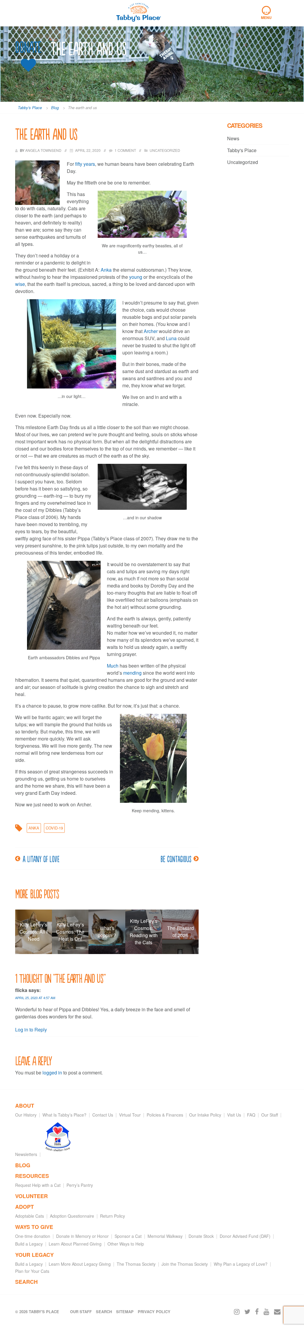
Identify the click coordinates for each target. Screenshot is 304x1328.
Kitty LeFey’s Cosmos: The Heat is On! (70, 931)
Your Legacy (34, 1255)
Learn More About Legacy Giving (80, 1264)
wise (20, 284)
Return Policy (112, 1216)
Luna (171, 338)
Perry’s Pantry (79, 1185)
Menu (266, 13)
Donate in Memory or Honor (82, 1236)
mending (132, 672)
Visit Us (234, 1115)
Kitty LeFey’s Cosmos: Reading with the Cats (144, 932)
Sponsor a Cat (128, 1236)
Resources (32, 1176)
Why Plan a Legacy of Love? (240, 1264)
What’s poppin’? (107, 932)
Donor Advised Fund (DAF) (245, 1236)
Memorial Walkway (165, 1236)
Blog (22, 1165)
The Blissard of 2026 (180, 932)
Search (26, 1282)
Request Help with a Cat (38, 1185)
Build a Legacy (29, 1244)
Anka (106, 269)
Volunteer (31, 1196)
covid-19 (54, 828)
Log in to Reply (31, 1029)
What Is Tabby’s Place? (64, 1115)
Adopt (24, 1207)
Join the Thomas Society (185, 1264)
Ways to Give (34, 1227)
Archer (151, 331)
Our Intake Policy (205, 1115)
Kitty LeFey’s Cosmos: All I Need (34, 931)
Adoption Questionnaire (72, 1216)
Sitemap (125, 1311)
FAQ (251, 1115)
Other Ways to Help (125, 1244)
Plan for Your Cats (32, 1271)
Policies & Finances (165, 1115)
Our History (26, 1115)
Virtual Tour (130, 1115)
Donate (28, 47)
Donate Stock (201, 1236)
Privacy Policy (154, 1311)
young (135, 276)
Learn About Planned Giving (75, 1244)
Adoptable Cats (29, 1216)
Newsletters (26, 1154)
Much (112, 665)
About (24, 1105)
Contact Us (102, 1115)
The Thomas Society (136, 1264)
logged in (52, 1072)
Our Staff (269, 1115)
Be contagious (176, 858)
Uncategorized (242, 162)
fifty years (85, 163)
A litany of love (41, 858)
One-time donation (32, 1236)
